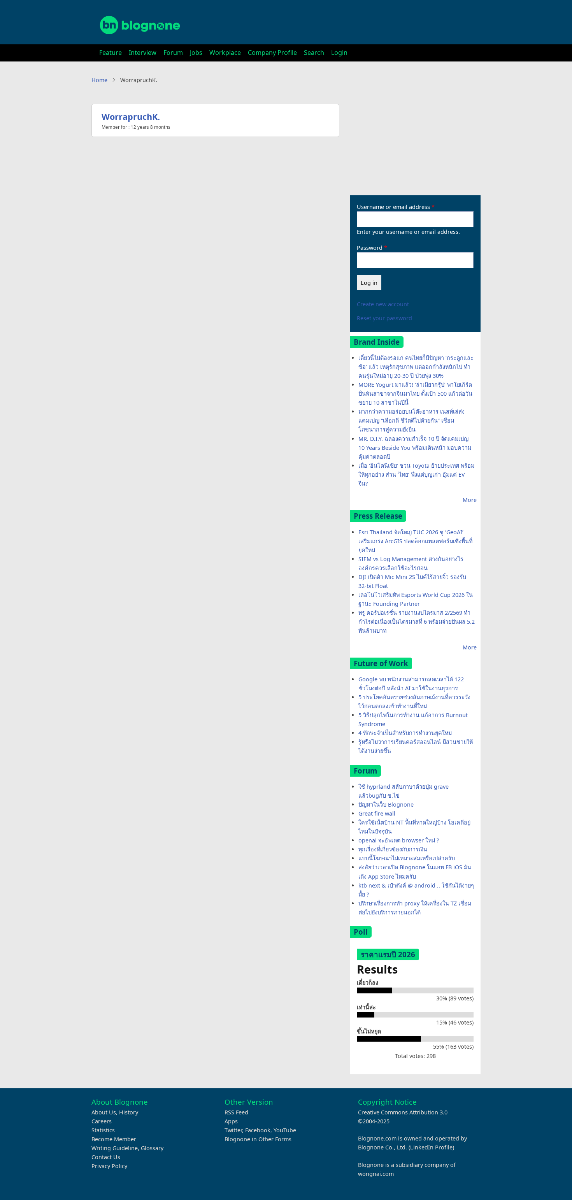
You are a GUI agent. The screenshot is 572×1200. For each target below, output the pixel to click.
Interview (142, 52)
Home (99, 80)
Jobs (196, 52)
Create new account (383, 304)
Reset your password (384, 318)
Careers (101, 1121)
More (470, 500)
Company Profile (272, 52)
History (128, 1112)
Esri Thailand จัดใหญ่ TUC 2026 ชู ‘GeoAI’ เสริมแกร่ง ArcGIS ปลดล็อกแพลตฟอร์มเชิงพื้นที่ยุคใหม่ (415, 541)
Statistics (103, 1130)
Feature (110, 52)
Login (339, 52)
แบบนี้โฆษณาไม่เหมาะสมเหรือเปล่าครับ (406, 858)
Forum (173, 52)
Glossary (152, 1148)
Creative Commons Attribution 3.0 (402, 1112)
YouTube (285, 1130)
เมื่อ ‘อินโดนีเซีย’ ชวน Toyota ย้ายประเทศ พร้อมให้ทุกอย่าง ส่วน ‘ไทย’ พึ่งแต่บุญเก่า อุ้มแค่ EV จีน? (416, 474)
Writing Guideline (114, 1148)
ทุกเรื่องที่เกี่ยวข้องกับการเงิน (392, 849)
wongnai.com (376, 1173)
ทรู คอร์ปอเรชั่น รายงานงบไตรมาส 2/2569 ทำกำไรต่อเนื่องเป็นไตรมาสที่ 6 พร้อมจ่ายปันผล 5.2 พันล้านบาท (416, 621)
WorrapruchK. (131, 116)
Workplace (225, 52)
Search (314, 52)
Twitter (233, 1130)
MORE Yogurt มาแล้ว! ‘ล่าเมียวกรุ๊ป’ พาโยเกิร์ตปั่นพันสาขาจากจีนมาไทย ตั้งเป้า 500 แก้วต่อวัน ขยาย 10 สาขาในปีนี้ (415, 393)
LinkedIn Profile (431, 1147)
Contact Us (105, 1157)
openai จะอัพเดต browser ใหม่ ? (398, 840)
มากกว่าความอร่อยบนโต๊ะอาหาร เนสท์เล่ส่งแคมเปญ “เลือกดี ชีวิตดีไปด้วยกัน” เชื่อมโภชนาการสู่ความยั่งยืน (411, 420)
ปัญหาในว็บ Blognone (386, 804)
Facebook (257, 1130)
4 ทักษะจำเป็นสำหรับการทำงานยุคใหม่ (405, 733)
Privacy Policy (109, 1166)
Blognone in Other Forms (258, 1139)
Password (370, 247)
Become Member (113, 1139)
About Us (103, 1112)
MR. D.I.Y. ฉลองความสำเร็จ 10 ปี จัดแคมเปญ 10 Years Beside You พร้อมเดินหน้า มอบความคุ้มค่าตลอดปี (414, 447)
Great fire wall (376, 813)
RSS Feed (236, 1112)
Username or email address (393, 207)
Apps (231, 1121)
